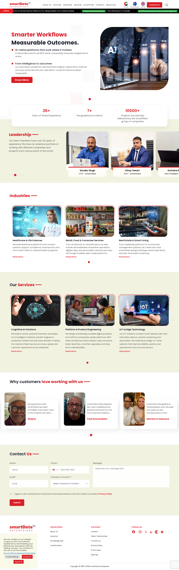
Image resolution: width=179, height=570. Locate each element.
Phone (54, 463)
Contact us (96, 541)
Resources (111, 4)
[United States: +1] (55, 469)
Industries (67, 4)
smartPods (89, 4)
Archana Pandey (168, 170)
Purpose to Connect (61, 477)
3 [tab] (90, 99)
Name (13, 463)
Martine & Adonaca (98, 418)
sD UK (143, 7)
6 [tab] (23, 175)
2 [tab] (87, 99)
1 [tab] (84, 99)
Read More (18, 256)
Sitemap (94, 555)
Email (13, 477)
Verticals (57, 4)
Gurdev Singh (79, 170)
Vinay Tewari (124, 170)
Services (78, 4)
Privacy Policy (105, 494)
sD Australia (134, 7)
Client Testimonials (99, 536)
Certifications (56, 545)
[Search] (166, 5)
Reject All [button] (18, 562)
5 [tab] (95, 99)
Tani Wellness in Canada (96, 11)
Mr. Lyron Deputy (156, 418)
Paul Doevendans (37, 418)
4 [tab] (92, 99)
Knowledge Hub (56, 541)
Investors (100, 4)
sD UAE (126, 7)
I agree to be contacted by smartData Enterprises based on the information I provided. (63, 494)
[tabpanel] (90, 59)
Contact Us (154, 5)
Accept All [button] (27, 557)
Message (97, 463)
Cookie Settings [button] (12, 557)
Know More (22, 80)
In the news (96, 550)
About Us (47, 4)
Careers (94, 531)
